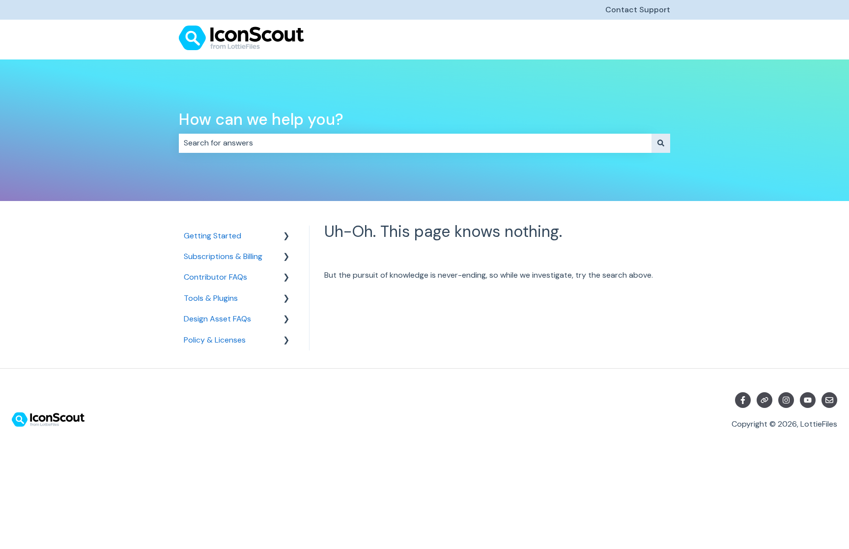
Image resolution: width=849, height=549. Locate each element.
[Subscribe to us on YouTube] (808, 400)
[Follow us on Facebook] (743, 400)
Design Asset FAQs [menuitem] (217, 319)
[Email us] (829, 400)
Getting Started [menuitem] (212, 236)
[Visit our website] (764, 400)
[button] (286, 237)
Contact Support (637, 9)
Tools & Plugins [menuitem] (211, 298)
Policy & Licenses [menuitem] (215, 340)
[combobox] (415, 143)
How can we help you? (261, 119)
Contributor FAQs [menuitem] (215, 277)
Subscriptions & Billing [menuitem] (223, 256)
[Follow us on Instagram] (786, 400)
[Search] (660, 143)
